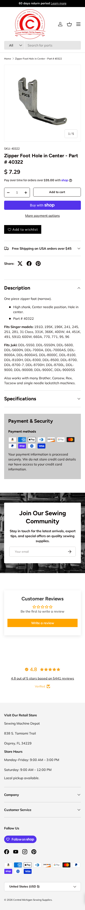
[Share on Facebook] (29, 263)
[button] (69, 24)
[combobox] (42, 45)
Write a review (42, 623)
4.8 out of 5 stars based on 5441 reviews (42, 678)
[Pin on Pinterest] (38, 263)
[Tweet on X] (20, 263)
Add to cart (57, 192)
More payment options (42, 215)
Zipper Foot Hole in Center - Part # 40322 (38, 58)
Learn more (59, 3)
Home (7, 58)
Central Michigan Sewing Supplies (32, 899)
